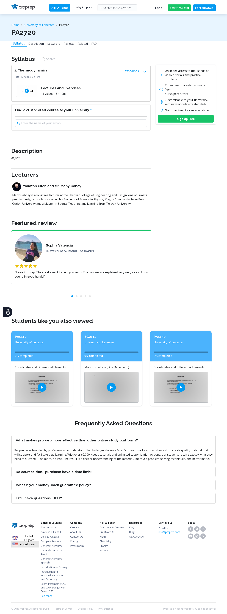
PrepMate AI (107, 532)
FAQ (94, 44)
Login (158, 8)
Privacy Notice (105, 608)
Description (36, 44)
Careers (74, 527)
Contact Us (76, 536)
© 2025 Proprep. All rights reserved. (30, 608)
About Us (75, 532)
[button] (190, 529)
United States (28, 544)
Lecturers (53, 44)
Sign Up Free (186, 119)
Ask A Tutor (59, 8)
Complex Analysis (51, 541)
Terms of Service (64, 608)
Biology (104, 550)
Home (15, 25)
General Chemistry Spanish (51, 560)
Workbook (132, 71)
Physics (104, 545)
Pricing (74, 541)
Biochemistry (48, 527)
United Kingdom (29, 538)
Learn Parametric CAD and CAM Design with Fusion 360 (54, 587)
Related (83, 44)
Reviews (69, 44)
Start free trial (179, 8)
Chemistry (105, 541)
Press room (77, 545)
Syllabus (19, 43)
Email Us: (169, 530)
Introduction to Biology (54, 567)
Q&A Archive (136, 536)
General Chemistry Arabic (51, 552)
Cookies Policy (85, 608)
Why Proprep (84, 7)
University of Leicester (39, 25)
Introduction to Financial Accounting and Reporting (52, 575)
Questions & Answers (112, 527)
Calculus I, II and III (51, 532)
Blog (131, 532)
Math (103, 536)
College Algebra (50, 536)
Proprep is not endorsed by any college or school (189, 608)
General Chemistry (51, 545)
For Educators (204, 8)
